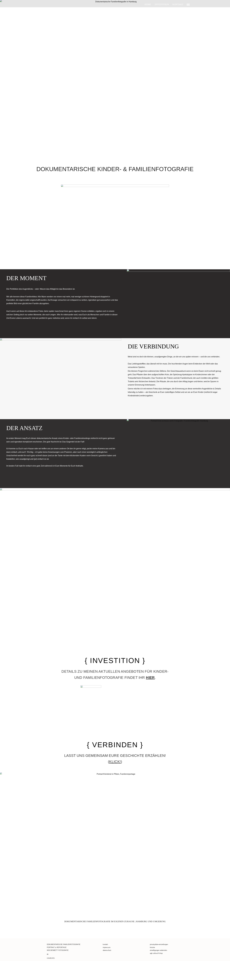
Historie (152, 947)
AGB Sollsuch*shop (156, 953)
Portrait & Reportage (56, 947)
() (115, 762)
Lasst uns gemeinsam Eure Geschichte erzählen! (115, 756)
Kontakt (105, 944)
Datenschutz (107, 950)
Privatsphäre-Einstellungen (159, 944)
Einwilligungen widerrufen (158, 950)
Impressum (106, 947)
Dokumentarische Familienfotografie (63, 944)
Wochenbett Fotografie (58, 950)
